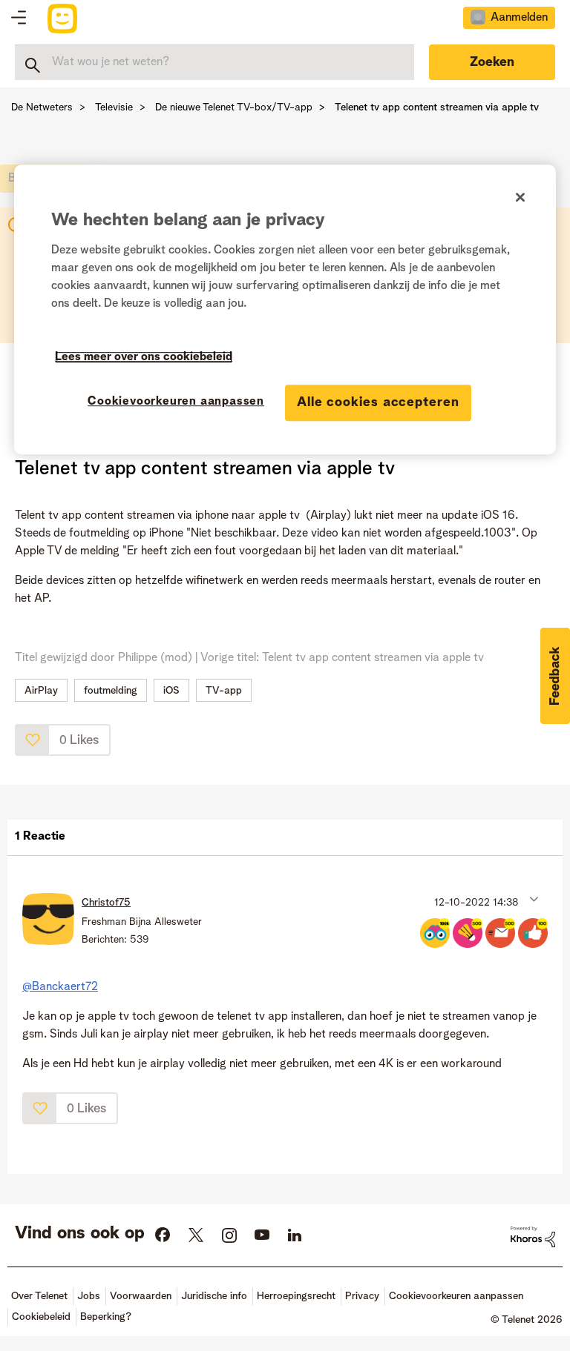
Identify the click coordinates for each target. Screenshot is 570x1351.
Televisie (114, 107)
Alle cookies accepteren (378, 402)
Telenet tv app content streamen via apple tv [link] (437, 107)
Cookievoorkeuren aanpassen (176, 402)
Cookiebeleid (41, 1317)
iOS (171, 691)
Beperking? (105, 1317)
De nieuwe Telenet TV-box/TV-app (233, 107)
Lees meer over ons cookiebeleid (143, 357)
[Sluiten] (520, 198)
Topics (18, 18)
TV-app (224, 691)
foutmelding (110, 691)
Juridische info (214, 1296)
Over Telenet (39, 1296)
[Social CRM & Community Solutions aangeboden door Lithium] (533, 1237)
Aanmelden (519, 18)
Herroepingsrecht (296, 1296)
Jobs (88, 1296)
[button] (32, 740)
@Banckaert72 (60, 987)
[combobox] (214, 62)
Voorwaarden (140, 1296)
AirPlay (41, 691)
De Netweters (42, 107)
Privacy (362, 1296)
